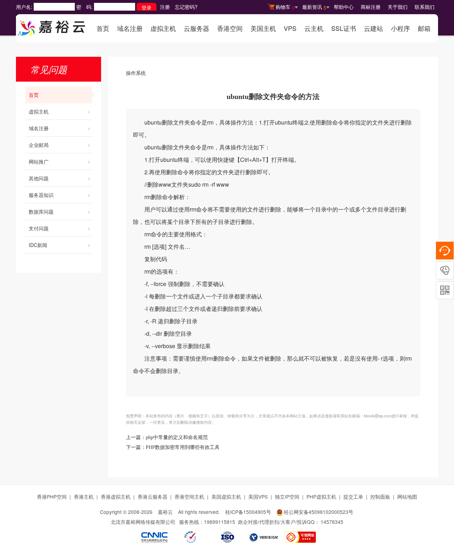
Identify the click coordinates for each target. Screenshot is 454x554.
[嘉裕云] (51, 26)
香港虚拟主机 (116, 496)
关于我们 (398, 6)
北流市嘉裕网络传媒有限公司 (143, 521)
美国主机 (263, 28)
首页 (102, 28)
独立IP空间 (287, 496)
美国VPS (258, 496)
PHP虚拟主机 (321, 496)
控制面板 (380, 496)
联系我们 (424, 6)
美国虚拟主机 (226, 496)
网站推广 (39, 161)
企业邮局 (39, 144)
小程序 (400, 28)
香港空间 (230, 28)
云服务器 (196, 28)
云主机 (313, 28)
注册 (165, 6)
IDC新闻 (38, 244)
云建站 (373, 28)
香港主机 (84, 496)
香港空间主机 (189, 496)
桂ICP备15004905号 (248, 511)
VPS (290, 28)
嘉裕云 (165, 511)
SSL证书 (343, 28)
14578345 (332, 521)
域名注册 (130, 28)
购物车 (285, 7)
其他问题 (39, 178)
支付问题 (39, 228)
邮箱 (424, 28)
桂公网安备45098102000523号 (318, 511)
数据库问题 (41, 211)
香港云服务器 (152, 496)
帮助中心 (344, 6)
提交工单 (353, 496)
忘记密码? (186, 6)
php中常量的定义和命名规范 (177, 437)
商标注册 (371, 6)
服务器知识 (41, 194)
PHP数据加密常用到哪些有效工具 (183, 447)
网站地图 (407, 496)
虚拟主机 (163, 28)
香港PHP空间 (52, 496)
